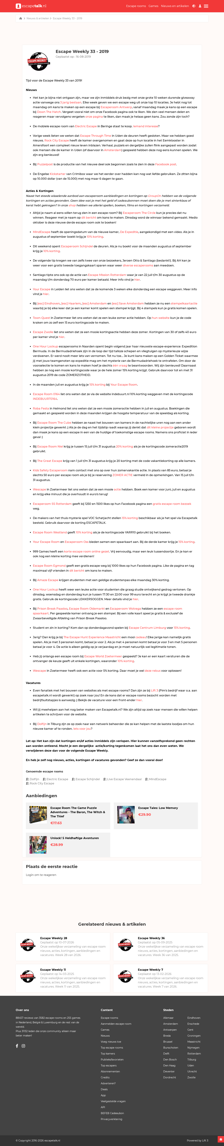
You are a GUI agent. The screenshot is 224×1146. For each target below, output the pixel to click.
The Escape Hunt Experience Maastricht (92, 637)
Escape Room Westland (50, 532)
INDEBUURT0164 (45, 399)
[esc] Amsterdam (94, 303)
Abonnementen (110, 1071)
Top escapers (109, 1065)
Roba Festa (41, 408)
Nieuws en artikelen (175, 6)
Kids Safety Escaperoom (50, 470)
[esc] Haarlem (71, 303)
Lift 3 (154, 690)
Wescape (39, 489)
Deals (104, 1089)
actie (117, 489)
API (103, 1107)
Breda (167, 1035)
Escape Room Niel (50, 446)
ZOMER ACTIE (123, 475)
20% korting (124, 446)
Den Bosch (170, 1059)
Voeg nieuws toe (111, 1041)
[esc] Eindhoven (48, 303)
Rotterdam (194, 1053)
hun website (161, 318)
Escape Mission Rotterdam (107, 275)
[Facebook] (17, 1046)
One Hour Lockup (45, 346)
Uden (190, 1065)
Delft (166, 1053)
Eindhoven (193, 1017)
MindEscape (41, 232)
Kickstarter (58, 174)
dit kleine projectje (160, 427)
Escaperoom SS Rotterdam (52, 504)
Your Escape (41, 289)
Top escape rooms (112, 1047)
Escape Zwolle (43, 332)
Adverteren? (108, 1083)
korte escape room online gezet (86, 551)
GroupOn (154, 196)
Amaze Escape (47, 580)
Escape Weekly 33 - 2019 (67, 18)
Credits (105, 1077)
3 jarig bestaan (70, 102)
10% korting (95, 236)
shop (72, 205)
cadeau (140, 637)
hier (137, 279)
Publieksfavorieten (112, 1059)
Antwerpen (170, 1029)
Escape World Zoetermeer (103, 656)
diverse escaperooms (138, 265)
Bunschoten (170, 1047)
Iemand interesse (145, 126)
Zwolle (191, 1077)
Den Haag (169, 1065)
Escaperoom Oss (77, 542)
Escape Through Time (95, 135)
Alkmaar (168, 1017)
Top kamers (108, 1053)
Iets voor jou (82, 728)
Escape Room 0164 (46, 394)
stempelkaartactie (184, 303)
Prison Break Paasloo (52, 608)
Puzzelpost (45, 164)
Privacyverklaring (111, 1119)
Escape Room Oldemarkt (87, 608)
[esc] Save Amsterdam (128, 303)
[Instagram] (23, 1046)
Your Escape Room (123, 384)
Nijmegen (193, 1047)
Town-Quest (41, 318)
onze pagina (94, 116)
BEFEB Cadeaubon (112, 1113)
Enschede (193, 1023)
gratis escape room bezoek (172, 504)
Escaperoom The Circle (139, 213)
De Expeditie (129, 232)
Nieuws (105, 1035)
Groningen (194, 1035)
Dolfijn (42, 724)
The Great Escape (49, 461)
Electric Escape (86, 126)
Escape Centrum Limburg (147, 627)
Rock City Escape (56, 140)
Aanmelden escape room (116, 1023)
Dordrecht (169, 1077)
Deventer (169, 1071)
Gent (190, 1029)
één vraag (120, 365)
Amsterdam (112, 150)
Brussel (167, 1041)
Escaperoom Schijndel (77, 246)
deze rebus (152, 670)
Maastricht (194, 1041)
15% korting (97, 384)
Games (153, 6)
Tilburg (191, 1059)
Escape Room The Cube (54, 422)
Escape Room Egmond (49, 565)
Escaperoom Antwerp (116, 107)
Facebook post (165, 164)
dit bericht (88, 217)
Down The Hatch (49, 112)
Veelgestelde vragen (113, 1101)
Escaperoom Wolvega (125, 608)
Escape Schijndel (87, 779)
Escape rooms (136, 6)
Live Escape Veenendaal (124, 779)
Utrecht (192, 1071)
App (103, 1095)
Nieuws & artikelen (38, 18)
